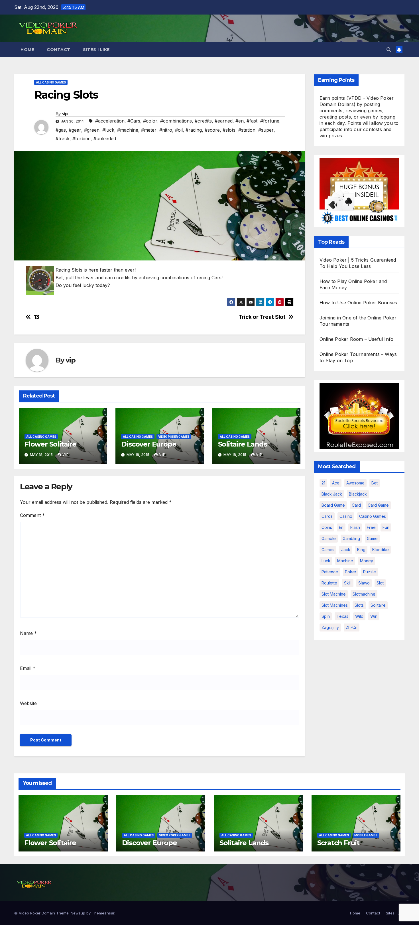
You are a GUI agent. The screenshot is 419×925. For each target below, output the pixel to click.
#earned (224, 121)
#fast (252, 121)
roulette (329, 582)
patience (330, 571)
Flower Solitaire (50, 444)
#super (266, 130)
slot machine (334, 594)
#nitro (165, 130)
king (361, 549)
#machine (127, 130)
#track (63, 138)
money (366, 560)
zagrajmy (330, 627)
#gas (61, 130)
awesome (355, 482)
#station (246, 130)
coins (327, 527)
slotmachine (364, 594)
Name (28, 633)
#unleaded (104, 138)
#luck (108, 130)
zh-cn (351, 627)
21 (323, 482)
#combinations (176, 121)
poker (350, 571)
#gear (75, 130)
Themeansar (103, 913)
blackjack (358, 494)
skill (347, 582)
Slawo (364, 582)
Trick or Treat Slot (262, 317)
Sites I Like (96, 49)
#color (150, 121)
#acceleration (110, 121)
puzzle (369, 571)
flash (355, 527)
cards (327, 516)
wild (359, 616)
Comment (32, 515)
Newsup (78, 913)
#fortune (269, 121)
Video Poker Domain (37, 913)
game (372, 538)
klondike (380, 549)
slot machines (335, 605)
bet (374, 482)
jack (345, 549)
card (356, 505)
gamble (329, 538)
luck (326, 560)
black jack (332, 494)
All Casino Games (51, 82)
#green (91, 130)
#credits (203, 121)
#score (212, 130)
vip (65, 113)
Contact (58, 49)
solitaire (378, 605)
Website (28, 703)
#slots (229, 130)
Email (27, 668)
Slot (380, 582)
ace (335, 482)
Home (27, 49)
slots (359, 605)
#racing (194, 130)
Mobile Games (365, 835)
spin (326, 616)
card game (378, 505)
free (371, 527)
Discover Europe (148, 444)
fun (386, 527)
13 (36, 317)
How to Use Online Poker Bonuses (358, 302)
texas (342, 616)
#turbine (81, 138)
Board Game (333, 505)
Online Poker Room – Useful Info (356, 339)
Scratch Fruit (338, 843)
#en (239, 121)
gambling (351, 538)
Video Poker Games (174, 436)
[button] (389, 49)
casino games (372, 516)
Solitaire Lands (242, 444)
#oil (179, 130)
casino (345, 516)
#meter (148, 130)
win (373, 616)
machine (345, 560)
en (341, 527)
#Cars (133, 121)
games (328, 549)
